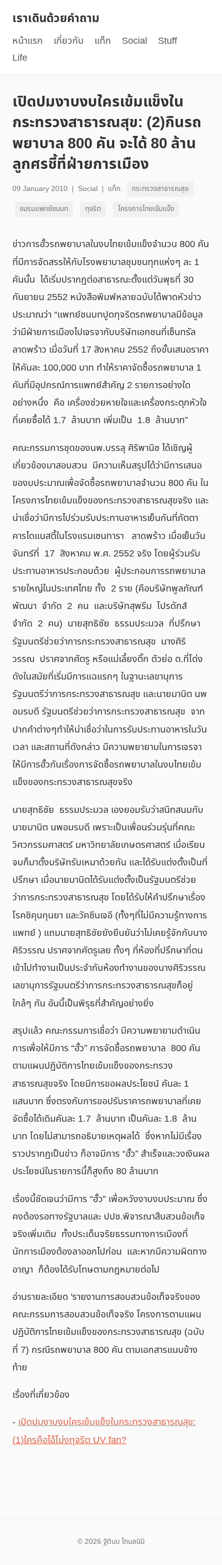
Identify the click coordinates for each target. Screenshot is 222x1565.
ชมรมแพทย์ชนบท (44, 209)
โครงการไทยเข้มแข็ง (146, 209)
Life (19, 58)
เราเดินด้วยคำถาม (55, 18)
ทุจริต (93, 209)
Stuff (167, 41)
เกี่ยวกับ (69, 41)
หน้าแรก (27, 41)
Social (134, 41)
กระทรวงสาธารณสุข (160, 189)
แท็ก (102, 41)
